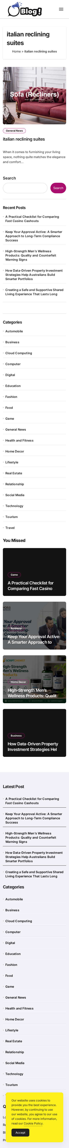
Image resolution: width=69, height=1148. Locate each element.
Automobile (14, 331)
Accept (20, 1132)
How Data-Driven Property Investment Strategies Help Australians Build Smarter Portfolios (34, 275)
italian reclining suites (24, 139)
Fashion (11, 397)
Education (13, 386)
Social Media (14, 495)
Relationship (14, 484)
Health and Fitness (19, 440)
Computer (13, 364)
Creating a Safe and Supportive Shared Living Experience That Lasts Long (34, 292)
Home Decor (14, 451)
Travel (10, 528)
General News (14, 130)
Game (9, 418)
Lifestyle (11, 462)
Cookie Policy (33, 1123)
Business (12, 342)
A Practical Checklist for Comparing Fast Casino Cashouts (32, 219)
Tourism (11, 517)
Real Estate (13, 473)
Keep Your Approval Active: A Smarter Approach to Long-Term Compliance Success (33, 236)
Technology (14, 506)
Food (9, 408)
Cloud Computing (18, 353)
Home (16, 51)
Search (9, 178)
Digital (10, 375)
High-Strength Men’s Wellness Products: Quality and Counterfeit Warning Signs (30, 255)
